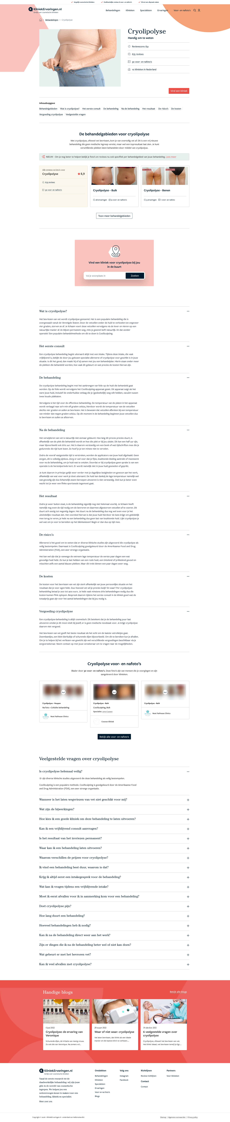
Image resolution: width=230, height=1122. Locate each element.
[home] (45, 10)
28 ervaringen (101, 199)
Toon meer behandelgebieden (114, 215)
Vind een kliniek (179, 90)
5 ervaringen (151, 199)
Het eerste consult (91, 108)
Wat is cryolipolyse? (69, 108)
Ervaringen (162, 10)
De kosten (176, 108)
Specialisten (146, 10)
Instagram (124, 1075)
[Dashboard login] (199, 10)
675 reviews (50, 182)
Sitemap (163, 1117)
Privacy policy (193, 1117)
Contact (144, 1086)
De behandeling (110, 108)
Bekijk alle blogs (178, 991)
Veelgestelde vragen (76, 114)
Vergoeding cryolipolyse (51, 114)
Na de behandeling (130, 108)
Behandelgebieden (48, 108)
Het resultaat (148, 108)
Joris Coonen (107, 712)
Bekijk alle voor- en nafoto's (114, 736)
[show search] (194, 10)
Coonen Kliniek (107, 721)
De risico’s (163, 108)
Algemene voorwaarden (177, 1117)
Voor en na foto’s (102, 1092)
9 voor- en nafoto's (119, 199)
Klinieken (130, 10)
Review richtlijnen (148, 1075)
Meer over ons (45, 1101)
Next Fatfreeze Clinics (60, 716)
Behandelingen (113, 10)
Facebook (124, 1079)
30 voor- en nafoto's (53, 190)
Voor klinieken (173, 1075)
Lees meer (171, 156)
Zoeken (135, 275)
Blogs (97, 1096)
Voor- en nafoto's (182, 10)
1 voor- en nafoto (168, 199)
